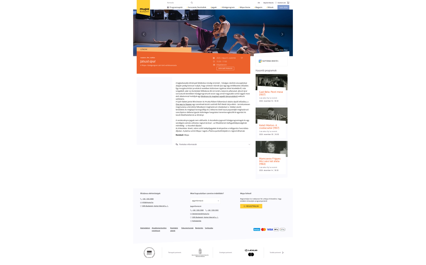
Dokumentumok (187, 228)
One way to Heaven (184, 104)
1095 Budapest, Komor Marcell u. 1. (155, 206)
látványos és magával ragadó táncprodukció (219, 96)
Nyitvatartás (196, 221)
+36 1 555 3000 (148, 199)
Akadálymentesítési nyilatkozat (159, 229)
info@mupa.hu (147, 202)
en (259, 3)
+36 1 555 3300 (198, 210)
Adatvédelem (145, 228)
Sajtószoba (209, 228)
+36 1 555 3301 (213, 210)
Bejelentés (199, 228)
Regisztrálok (252, 206)
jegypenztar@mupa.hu (200, 214)
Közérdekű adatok (174, 229)
